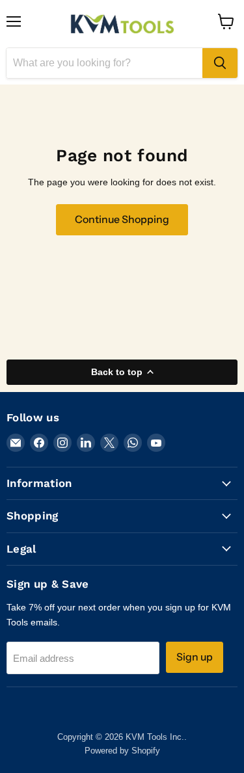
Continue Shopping (122, 219)
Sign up (194, 657)
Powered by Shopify (122, 750)
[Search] (219, 63)
